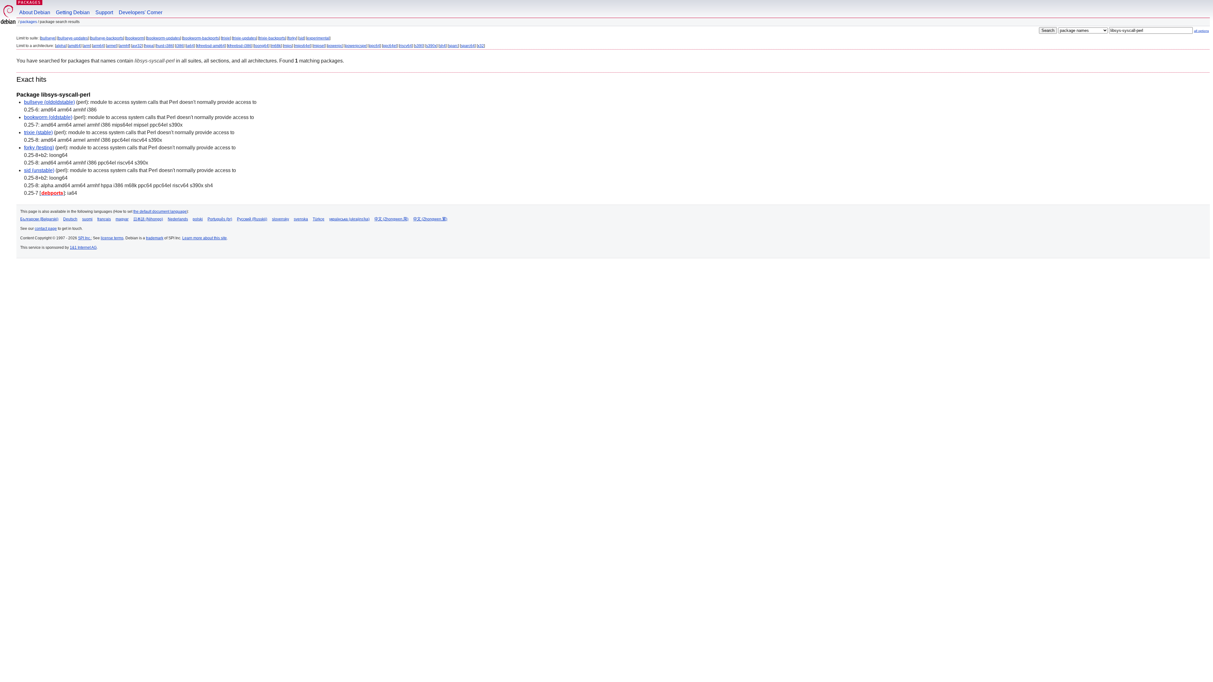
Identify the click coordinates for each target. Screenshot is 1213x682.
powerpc (335, 46)
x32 (481, 46)
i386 (180, 46)
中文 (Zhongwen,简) (391, 219)
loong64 (261, 46)
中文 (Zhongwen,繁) (430, 219)
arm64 (98, 46)
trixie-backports (272, 38)
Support (104, 12)
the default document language (160, 211)
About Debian (34, 12)
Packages (29, 2)
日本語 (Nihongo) (148, 219)
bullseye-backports (107, 38)
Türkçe (318, 219)
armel (112, 46)
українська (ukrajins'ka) (349, 219)
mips (288, 46)
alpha (61, 46)
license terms (112, 238)
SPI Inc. (84, 238)
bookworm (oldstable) (48, 117)
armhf (124, 46)
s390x (431, 46)
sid (301, 38)
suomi (87, 219)
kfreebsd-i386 (239, 46)
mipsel (319, 46)
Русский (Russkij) (252, 219)
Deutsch (70, 219)
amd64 (75, 46)
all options (1201, 31)
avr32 (137, 46)
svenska (301, 219)
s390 (419, 46)
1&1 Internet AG (83, 247)
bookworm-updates (163, 38)
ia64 (190, 46)
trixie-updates (244, 38)
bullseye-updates (73, 38)
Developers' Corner (140, 12)
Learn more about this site (204, 238)
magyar (122, 219)
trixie (226, 38)
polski (198, 219)
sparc (453, 46)
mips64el (303, 46)
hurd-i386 (164, 46)
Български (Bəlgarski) (39, 219)
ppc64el (390, 46)
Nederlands (178, 219)
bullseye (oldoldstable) (49, 102)
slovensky (280, 219)
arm (86, 46)
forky (292, 38)
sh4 (442, 46)
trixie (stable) (38, 132)
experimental (318, 38)
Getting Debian (73, 12)
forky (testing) (39, 147)
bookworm (135, 38)
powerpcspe (355, 46)
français (104, 219)
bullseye (48, 38)
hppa (149, 46)
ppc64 (374, 46)
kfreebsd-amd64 (211, 46)
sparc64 (468, 46)
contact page (46, 228)
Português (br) (220, 219)
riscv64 (406, 46)
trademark (154, 238)
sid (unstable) (39, 170)
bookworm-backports (201, 38)
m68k (276, 46)
